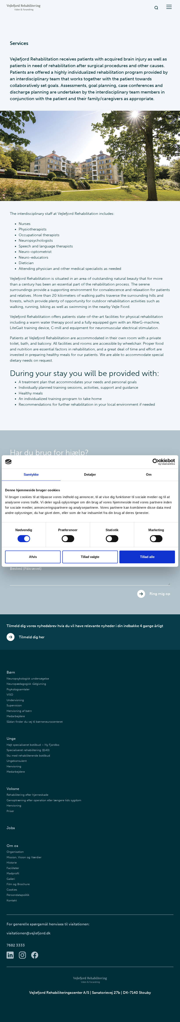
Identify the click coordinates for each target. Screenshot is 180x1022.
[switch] (68, 538)
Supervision (14, 705)
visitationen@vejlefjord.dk (28, 933)
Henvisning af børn (19, 711)
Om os (12, 845)
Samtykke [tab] (31, 474)
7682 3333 (16, 945)
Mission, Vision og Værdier (24, 857)
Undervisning (15, 700)
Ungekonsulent (17, 760)
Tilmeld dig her (31, 637)
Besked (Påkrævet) (25, 568)
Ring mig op (159, 593)
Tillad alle (147, 557)
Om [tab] (148, 474)
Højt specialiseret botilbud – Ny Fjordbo (33, 744)
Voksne (13, 788)
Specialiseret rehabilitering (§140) (28, 750)
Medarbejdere (16, 716)
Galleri (11, 878)
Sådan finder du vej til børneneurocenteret (35, 721)
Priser (10, 811)
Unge (11, 738)
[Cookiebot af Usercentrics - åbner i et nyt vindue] (156, 462)
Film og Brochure (18, 884)
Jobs (11, 828)
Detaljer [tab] (90, 474)
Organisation (15, 851)
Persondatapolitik (18, 895)
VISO (10, 694)
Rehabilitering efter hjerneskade (27, 794)
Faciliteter (13, 868)
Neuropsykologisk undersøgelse (28, 678)
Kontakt (12, 900)
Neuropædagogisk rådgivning (26, 683)
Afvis (33, 557)
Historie (12, 862)
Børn (11, 672)
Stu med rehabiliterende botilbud (28, 755)
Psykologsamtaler (18, 689)
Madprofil (13, 873)
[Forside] (23, 7)
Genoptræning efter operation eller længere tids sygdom (44, 800)
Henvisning (14, 766)
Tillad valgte (90, 557)
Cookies (12, 889)
